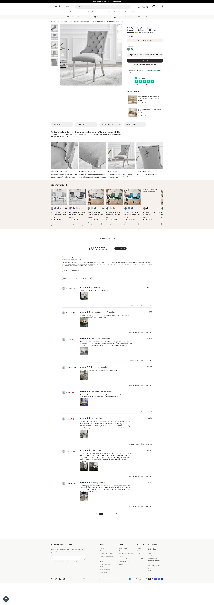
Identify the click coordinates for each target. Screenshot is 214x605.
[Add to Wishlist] (162, 28)
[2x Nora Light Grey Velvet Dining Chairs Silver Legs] (59, 197)
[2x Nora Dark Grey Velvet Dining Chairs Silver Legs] (77, 197)
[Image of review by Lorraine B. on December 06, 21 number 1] (84, 496)
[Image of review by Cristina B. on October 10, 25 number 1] (84, 322)
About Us (102, 548)
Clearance (141, 12)
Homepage (53, 21)
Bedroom (101, 12)
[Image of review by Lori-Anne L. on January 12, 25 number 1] (84, 375)
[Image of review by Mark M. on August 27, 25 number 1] (84, 351)
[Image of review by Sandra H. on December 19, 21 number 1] (84, 466)
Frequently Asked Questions (107, 556)
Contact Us (103, 550)
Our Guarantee (141, 550)
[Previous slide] (62, 55)
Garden (72, 12)
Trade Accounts (104, 566)
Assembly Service (105, 569)
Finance (102, 561)
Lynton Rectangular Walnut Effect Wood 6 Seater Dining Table (149, 110)
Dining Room (81, 12)
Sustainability (140, 558)
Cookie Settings (123, 550)
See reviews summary (146, 32)
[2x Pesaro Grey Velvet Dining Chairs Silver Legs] (96, 197)
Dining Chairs (73, 21)
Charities (139, 553)
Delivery (102, 558)
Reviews (139, 556)
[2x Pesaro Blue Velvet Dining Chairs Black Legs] (132, 197)
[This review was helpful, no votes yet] (147, 306)
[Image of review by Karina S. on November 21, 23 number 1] (84, 402)
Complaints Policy (124, 561)
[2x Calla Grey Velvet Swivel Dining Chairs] (151, 197)
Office (109, 12)
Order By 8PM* (79, 17)
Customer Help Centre (106, 553)
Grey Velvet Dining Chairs (83, 21)
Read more (92, 429)
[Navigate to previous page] (97, 514)
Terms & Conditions (124, 558)
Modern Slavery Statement (126, 553)
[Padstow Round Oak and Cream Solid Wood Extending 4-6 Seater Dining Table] (132, 99)
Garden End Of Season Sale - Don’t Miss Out (107, 1)
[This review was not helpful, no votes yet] (150, 306)
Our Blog (139, 548)
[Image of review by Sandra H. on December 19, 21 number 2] (93, 466)
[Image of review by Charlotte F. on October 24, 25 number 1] (84, 296)
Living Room (92, 12)
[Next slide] (119, 55)
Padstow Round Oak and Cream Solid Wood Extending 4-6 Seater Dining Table (149, 97)
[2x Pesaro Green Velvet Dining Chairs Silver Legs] (114, 197)
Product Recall (104, 572)
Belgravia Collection (157, 25)
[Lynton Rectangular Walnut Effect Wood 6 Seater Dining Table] (132, 112)
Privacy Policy (76, 561)
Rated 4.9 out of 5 (123, 17)
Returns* (102, 17)
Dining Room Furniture (63, 21)
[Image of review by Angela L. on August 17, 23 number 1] (84, 434)
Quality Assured (123, 548)
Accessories (118, 12)
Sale (133, 12)
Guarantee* (142, 17)
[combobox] (69, 278)
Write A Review (120, 248)
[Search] (77, 6)
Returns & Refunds (105, 564)
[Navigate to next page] (117, 514)
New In (127, 12)
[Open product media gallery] (119, 26)
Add (143, 103)
